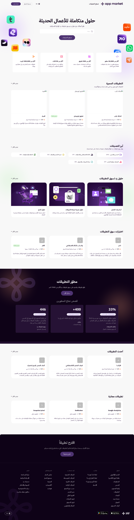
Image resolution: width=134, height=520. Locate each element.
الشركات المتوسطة (69, 478)
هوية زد (49, 489)
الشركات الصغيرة (69, 475)
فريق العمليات (70, 499)
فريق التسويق (70, 502)
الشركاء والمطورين (69, 506)
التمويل (117, 502)
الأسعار (95, 485)
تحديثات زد (26, 482)
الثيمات (117, 495)
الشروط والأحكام (24, 485)
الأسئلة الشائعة (24, 478)
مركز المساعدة (25, 475)
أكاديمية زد (49, 485)
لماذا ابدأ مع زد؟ (92, 475)
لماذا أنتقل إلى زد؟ (92, 478)
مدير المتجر (71, 492)
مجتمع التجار (48, 478)
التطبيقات (116, 492)
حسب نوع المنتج (69, 489)
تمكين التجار (48, 475)
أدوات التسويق (115, 506)
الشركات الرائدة (70, 485)
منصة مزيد (116, 499)
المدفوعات (116, 482)
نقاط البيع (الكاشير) (113, 478)
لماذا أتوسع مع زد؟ (91, 482)
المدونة (49, 482)
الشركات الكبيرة (70, 482)
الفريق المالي (70, 495)
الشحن (117, 485)
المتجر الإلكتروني (114, 475)
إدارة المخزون (115, 489)
